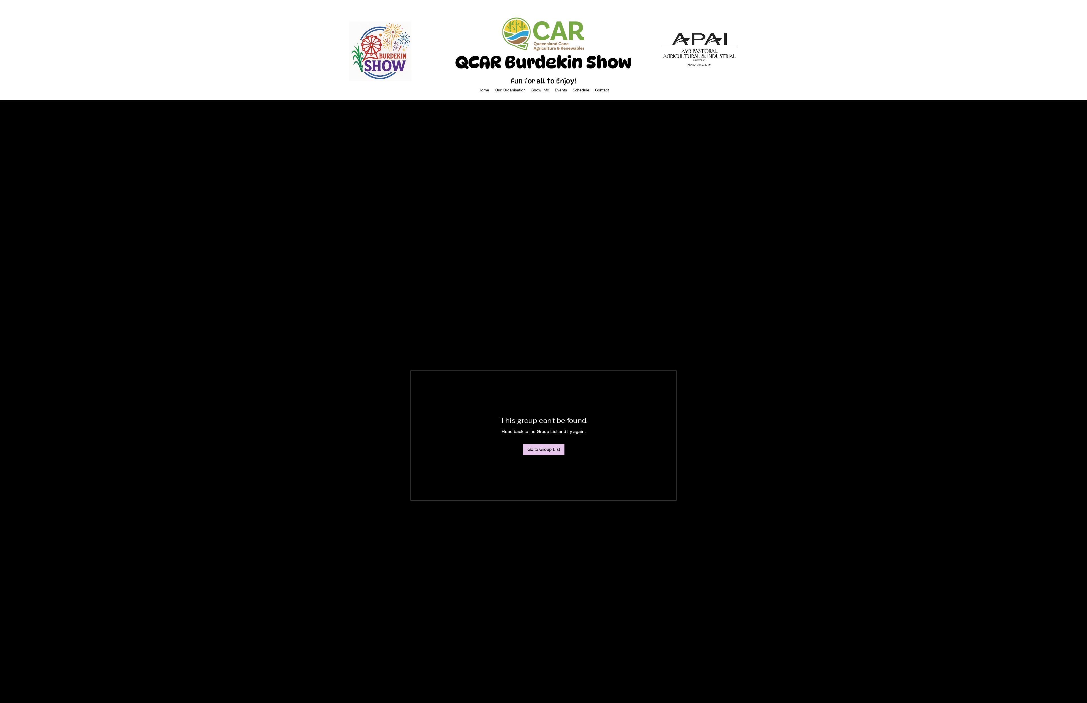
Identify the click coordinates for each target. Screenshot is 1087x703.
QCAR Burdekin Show (543, 62)
